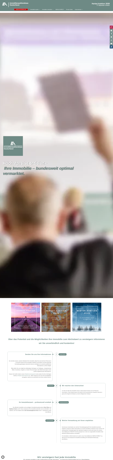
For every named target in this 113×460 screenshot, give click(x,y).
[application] (39, 9)
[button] (21, 9)
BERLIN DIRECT (60, 9)
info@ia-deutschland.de (23, 375)
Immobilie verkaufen (47, 9)
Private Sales (69, 9)
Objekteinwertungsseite (30, 374)
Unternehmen (78, 9)
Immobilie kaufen (34, 9)
